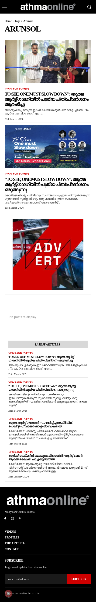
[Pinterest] (19, 519)
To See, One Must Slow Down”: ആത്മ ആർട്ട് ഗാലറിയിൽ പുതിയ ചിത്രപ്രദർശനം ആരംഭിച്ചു (46, 99)
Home (8, 21)
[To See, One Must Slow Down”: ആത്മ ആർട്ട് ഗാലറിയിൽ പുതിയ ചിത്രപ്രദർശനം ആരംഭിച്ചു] (48, 61)
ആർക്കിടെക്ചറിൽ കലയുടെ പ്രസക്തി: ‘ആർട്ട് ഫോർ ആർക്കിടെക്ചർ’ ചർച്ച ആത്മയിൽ (45, 457)
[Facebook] (5, 519)
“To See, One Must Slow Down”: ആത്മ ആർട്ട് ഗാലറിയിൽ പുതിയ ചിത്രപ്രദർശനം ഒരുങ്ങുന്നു (46, 184)
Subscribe (79, 579)
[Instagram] (12, 519)
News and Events (17, 89)
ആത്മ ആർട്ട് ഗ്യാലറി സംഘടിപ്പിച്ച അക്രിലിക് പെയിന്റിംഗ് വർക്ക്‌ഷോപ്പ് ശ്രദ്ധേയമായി (40, 424)
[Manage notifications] (8, 593)
